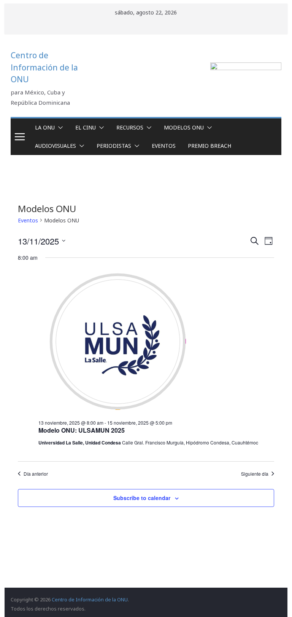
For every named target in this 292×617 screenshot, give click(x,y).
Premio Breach (209, 145)
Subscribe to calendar (141, 498)
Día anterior (36, 474)
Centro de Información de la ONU (44, 67)
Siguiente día (254, 474)
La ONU (45, 127)
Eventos (164, 145)
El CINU (85, 127)
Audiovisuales (55, 145)
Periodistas (114, 145)
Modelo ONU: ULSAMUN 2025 (81, 430)
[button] (59, 127)
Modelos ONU (184, 127)
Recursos (129, 127)
